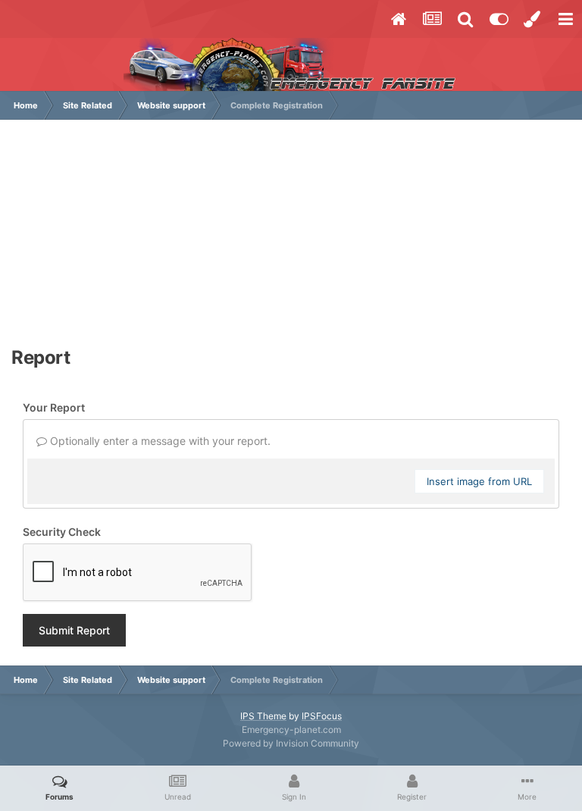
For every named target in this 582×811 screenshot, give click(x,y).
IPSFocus (322, 716)
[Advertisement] (291, 241)
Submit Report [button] (74, 630)
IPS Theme (263, 716)
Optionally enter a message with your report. (159, 440)
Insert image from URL (479, 481)
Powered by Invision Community (291, 743)
